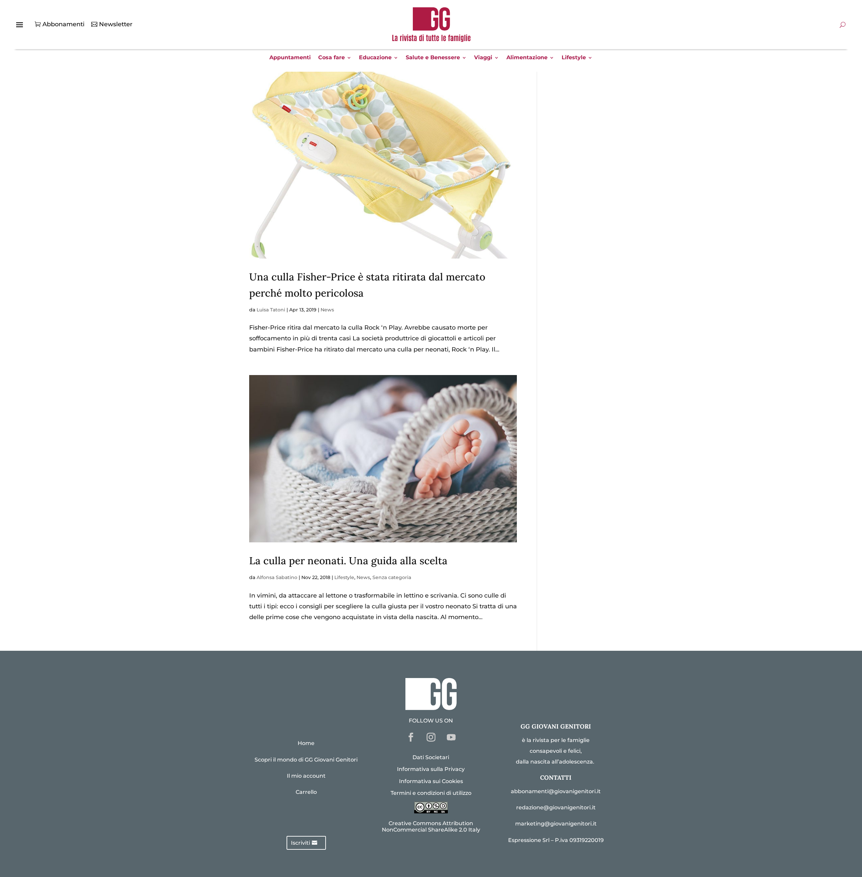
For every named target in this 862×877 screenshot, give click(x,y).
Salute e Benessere (433, 58)
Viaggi (483, 58)
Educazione (375, 58)
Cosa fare (331, 58)
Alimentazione (527, 58)
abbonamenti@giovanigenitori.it (556, 791)
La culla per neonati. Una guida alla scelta (348, 560)
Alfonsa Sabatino (277, 577)
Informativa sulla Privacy (431, 769)
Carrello (306, 792)
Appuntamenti (290, 58)
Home (306, 743)
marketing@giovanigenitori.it (556, 823)
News (327, 310)
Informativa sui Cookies (431, 781)
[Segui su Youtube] (451, 737)
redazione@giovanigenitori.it (556, 807)
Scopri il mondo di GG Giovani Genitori (306, 759)
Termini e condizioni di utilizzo (431, 793)
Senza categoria (391, 577)
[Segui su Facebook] (411, 737)
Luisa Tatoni (271, 310)
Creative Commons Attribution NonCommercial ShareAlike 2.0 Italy (431, 826)
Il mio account (306, 776)
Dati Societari (430, 757)
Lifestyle (574, 58)
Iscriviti (300, 843)
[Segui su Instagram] (431, 737)
